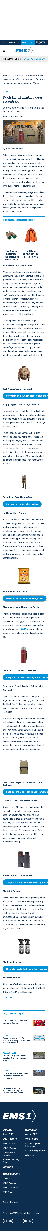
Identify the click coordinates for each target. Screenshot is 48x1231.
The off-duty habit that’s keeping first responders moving (14, 1058)
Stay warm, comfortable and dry (22, 504)
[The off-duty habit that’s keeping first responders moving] (39, 1055)
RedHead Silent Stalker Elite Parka (30, 253)
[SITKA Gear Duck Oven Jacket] (24, 373)
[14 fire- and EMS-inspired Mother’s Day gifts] (39, 1023)
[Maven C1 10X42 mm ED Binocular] (24, 860)
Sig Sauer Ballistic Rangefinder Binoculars (11, 255)
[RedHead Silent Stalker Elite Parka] (30, 235)
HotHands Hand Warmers (15, 591)
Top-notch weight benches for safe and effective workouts (15, 1075)
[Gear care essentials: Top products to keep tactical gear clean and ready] (39, 1038)
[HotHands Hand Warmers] (24, 576)
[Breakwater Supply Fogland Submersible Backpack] (24, 767)
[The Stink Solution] (24, 946)
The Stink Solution (12, 962)
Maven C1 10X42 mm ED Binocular (19, 875)
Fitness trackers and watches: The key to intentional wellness (13, 1090)
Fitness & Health (9, 1053)
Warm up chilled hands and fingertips (24, 598)
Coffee (25, 629)
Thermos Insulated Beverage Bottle (19, 670)
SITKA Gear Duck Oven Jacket (17, 389)
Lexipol (20, 1213)
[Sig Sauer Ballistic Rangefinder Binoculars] (11, 235)
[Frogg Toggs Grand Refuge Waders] (24, 482)
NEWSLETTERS (14, 43)
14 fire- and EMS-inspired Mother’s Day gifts (15, 1021)
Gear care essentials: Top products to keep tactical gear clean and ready (17, 1040)
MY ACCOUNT (27, 43)
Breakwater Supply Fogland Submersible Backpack (22, 783)
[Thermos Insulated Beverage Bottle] (24, 655)
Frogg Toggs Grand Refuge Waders (19, 497)
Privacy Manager (10, 1202)
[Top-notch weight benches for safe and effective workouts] (39, 1073)
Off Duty (6, 91)
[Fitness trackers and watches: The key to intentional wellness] (39, 1090)
